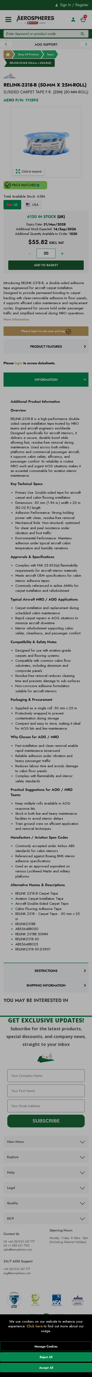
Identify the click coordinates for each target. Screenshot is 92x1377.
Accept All (46, 1367)
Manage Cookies (46, 1346)
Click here (35, 1326)
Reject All (46, 1357)
